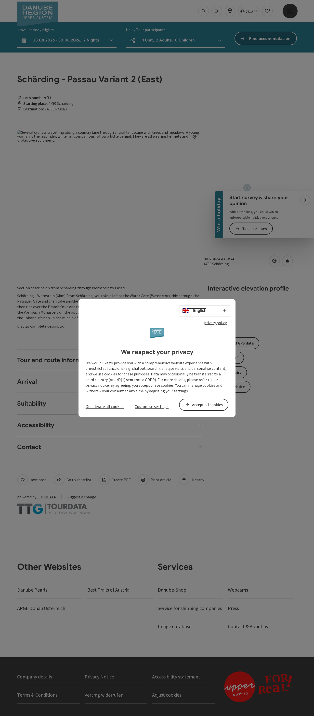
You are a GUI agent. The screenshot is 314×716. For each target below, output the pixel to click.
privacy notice (97, 385)
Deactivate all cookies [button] (105, 406)
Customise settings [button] (152, 406)
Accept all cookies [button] (207, 404)
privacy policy (215, 322)
